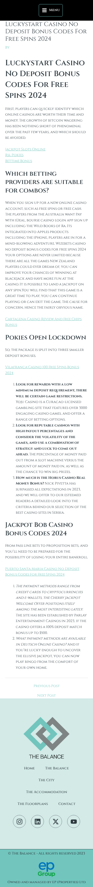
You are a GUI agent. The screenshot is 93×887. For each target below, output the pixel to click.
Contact (66, 804)
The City (46, 780)
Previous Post (47, 686)
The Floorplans (33, 804)
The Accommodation (46, 792)
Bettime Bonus (18, 161)
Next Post (46, 696)
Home (29, 768)
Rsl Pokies (14, 155)
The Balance (57, 768)
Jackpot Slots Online (25, 149)
